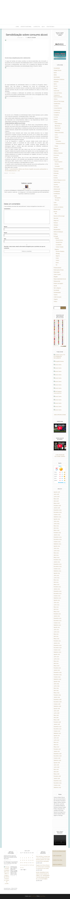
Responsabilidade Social (60, 279)
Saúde (55, 285)
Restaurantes (57, 281)
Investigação (57, 191)
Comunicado (57, 110)
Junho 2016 (56, 767)
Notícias (56, 222)
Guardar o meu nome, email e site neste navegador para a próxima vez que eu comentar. (24, 247)
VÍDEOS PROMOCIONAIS (60, 414)
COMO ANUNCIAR (57, 855)
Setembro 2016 (57, 760)
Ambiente (56, 81)
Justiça (55, 195)
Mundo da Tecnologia (59, 216)
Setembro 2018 (57, 706)
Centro (57, 260)
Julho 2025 (56, 521)
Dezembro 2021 (57, 618)
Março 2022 (56, 611)
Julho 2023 (56, 575)
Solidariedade (57, 292)
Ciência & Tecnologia (59, 101)
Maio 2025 (56, 525)
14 (30, 860)
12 (26, 860)
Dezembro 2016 (57, 753)
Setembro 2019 (57, 679)
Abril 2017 (56, 744)
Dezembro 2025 (57, 510)
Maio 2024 (56, 553)
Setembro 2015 (57, 787)
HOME (17, 26)
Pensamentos (57, 229)
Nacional (56, 218)
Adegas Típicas (57, 70)
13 (16, 875)
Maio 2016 (56, 769)
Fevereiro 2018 (57, 722)
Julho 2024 (56, 548)
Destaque (56, 150)
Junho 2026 (56, 496)
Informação (56, 186)
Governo (56, 184)
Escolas (57, 164)
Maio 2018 (56, 715)
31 (22, 867)
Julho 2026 (56, 494)
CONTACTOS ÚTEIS (57, 860)
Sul (56, 264)
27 (28, 865)
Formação (57, 166)
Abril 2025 (56, 528)
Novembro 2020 (58, 647)
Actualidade (57, 68)
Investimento (57, 193)
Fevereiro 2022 (57, 613)
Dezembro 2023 (57, 564)
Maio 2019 (56, 688)
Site (5, 238)
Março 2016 (56, 774)
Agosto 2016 (57, 762)
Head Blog (42, 896)
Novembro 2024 (58, 539)
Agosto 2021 (57, 627)
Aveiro (57, 258)
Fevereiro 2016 (57, 776)
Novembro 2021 (57, 620)
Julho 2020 (56, 656)
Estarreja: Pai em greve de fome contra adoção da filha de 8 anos (10, 857)
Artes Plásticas (58, 123)
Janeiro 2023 (57, 589)
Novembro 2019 (57, 674)
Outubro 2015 (57, 785)
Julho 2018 (56, 710)
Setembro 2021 (57, 625)
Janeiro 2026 (57, 507)
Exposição (57, 130)
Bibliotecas (57, 125)
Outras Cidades (59, 247)
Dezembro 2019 (57, 672)
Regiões (57, 249)
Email (5, 232)
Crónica (56, 119)
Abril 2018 (56, 717)
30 (21, 867)
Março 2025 (56, 530)
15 (32, 860)
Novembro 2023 (57, 566)
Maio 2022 (56, 607)
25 (24, 865)
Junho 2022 (56, 604)
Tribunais (57, 200)
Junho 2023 (56, 577)
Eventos (56, 177)
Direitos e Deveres (58, 153)
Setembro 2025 (57, 516)
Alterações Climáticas (59, 79)
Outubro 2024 (57, 541)
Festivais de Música (60, 143)
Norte (57, 262)
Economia (56, 155)
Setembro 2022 (57, 598)
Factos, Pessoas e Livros (59, 180)
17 (9, 864)
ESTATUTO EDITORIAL (26, 26)
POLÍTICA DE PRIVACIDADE (59, 851)
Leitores (56, 204)
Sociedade (56, 290)
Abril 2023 (56, 582)
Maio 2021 (56, 634)
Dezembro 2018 (57, 699)
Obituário (56, 225)
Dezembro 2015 (57, 780)
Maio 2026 (56, 498)
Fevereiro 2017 (57, 749)
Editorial (56, 157)
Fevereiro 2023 (57, 586)
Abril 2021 (56, 636)
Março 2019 (56, 692)
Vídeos (55, 301)
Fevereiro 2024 (57, 559)
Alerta (55, 75)
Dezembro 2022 (57, 591)
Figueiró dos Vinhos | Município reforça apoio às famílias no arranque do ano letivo (43, 867)
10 (22, 860)
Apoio (55, 84)
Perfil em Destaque (58, 231)
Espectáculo (58, 128)
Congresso (56, 114)
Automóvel (56, 90)
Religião (56, 276)
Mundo (55, 211)
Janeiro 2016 (57, 778)
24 (10, 859)
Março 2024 (56, 557)
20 (29, 862)
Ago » (24, 869)
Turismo (55, 294)
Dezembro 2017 (57, 726)
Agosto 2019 (57, 681)
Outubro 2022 (57, 595)
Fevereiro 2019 (57, 695)
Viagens (56, 299)
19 (26, 862)
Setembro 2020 (57, 652)
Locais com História (58, 207)
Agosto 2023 (57, 573)
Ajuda (55, 72)
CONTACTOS (36, 26)
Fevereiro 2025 (57, 532)
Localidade (58, 244)
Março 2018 (56, 719)
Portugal (56, 236)
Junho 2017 (56, 740)
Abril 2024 (56, 555)
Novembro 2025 (57, 512)
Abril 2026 (56, 501)
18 (24, 862)
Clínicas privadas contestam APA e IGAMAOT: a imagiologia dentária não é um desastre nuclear (14, 870)
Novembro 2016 (57, 756)
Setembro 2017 (57, 733)
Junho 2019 (56, 686)
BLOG (43, 26)
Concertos (58, 141)
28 (31, 865)
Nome (6, 226)
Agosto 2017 (57, 735)
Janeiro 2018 (57, 724)
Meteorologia (57, 209)
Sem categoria (12, 173)
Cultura (55, 121)
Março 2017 (56, 746)
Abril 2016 (56, 771)
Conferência (57, 112)
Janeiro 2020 (57, 670)
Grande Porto (59, 242)
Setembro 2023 (57, 571)
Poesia (56, 146)
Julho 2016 (56, 765)
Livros (56, 134)
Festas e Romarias (59, 132)
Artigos (55, 88)
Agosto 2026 (57, 492)
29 (33, 865)
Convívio (56, 117)
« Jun (21, 869)
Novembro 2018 (57, 701)
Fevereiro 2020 (57, 668)
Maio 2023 (56, 580)
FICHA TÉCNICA (50, 26)
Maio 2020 (56, 661)
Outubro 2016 (57, 758)
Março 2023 (56, 584)
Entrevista (56, 173)
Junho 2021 (56, 631)
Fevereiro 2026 (57, 505)
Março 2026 (56, 503)
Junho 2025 (56, 523)
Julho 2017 (56, 737)
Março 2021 (56, 638)
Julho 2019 (56, 683)
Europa (55, 175)
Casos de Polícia (58, 93)
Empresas (56, 171)
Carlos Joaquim (31, 37)
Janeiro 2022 (57, 616)
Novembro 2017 (57, 728)
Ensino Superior (58, 161)
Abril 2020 (56, 663)
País (56, 213)
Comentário (7, 208)
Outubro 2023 (57, 568)
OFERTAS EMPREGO (57, 864)
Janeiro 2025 (57, 535)
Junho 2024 (56, 550)
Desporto (56, 148)
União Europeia (57, 297)
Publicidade (57, 272)
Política (55, 234)
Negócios (56, 220)
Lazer (55, 202)
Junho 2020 (56, 659)
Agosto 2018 (57, 708)
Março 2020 (56, 665)
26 (26, 865)
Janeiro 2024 (57, 562)
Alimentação (57, 77)
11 (24, 860)
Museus (56, 137)
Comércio (56, 105)
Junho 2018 (56, 713)
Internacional (57, 189)
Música (56, 139)
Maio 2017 (56, 742)
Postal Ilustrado (57, 267)
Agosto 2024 (57, 546)
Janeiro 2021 (57, 643)
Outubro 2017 (57, 731)
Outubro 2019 (57, 677)
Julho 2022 (56, 602)
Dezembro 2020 (57, 645)
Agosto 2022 (57, 600)
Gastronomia (57, 182)
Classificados (57, 103)
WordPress (33, 896)
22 (32, 862)
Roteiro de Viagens (58, 283)
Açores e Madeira (60, 251)
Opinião (56, 227)
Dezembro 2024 (57, 537)
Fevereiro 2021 (57, 640)
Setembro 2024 (57, 544)
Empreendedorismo (58, 168)
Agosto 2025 (57, 519)
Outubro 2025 (57, 514)
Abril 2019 (56, 690)
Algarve (58, 255)
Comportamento (58, 108)
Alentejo (58, 253)
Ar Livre (55, 86)
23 (20, 865)
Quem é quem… (57, 274)
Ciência (55, 99)
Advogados (57, 197)
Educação (56, 159)
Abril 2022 (56, 609)
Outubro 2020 (57, 650)
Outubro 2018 (57, 704)
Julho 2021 (56, 629)
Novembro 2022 (57, 593)
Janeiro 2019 (57, 697)
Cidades (57, 238)
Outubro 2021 (57, 622)
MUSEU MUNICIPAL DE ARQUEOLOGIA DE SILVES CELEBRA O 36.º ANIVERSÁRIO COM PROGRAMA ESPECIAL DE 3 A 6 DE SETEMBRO (42, 876)
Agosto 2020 (57, 654)
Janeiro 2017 (57, 751)
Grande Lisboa (59, 240)
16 (20, 862)
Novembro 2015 (57, 783)
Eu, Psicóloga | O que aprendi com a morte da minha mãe (11, 862)
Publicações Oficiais (58, 270)
